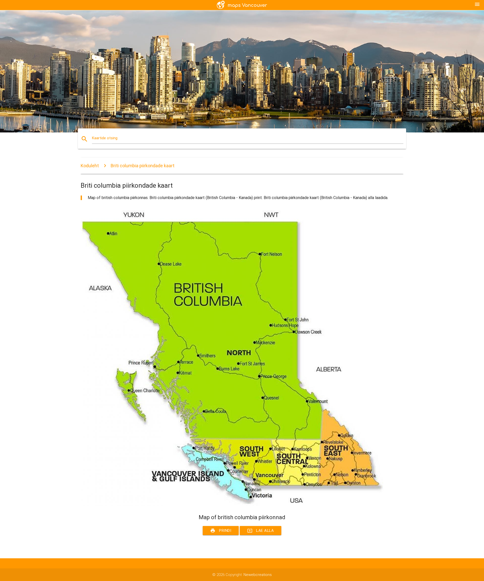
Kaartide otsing (104, 138)
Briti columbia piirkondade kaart (142, 165)
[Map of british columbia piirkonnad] (232, 505)
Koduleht (90, 165)
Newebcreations (258, 574)
